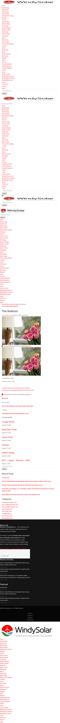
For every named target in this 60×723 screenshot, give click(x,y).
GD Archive (5, 50)
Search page (5, 42)
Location (4, 46)
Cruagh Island (8, 421)
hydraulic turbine (14, 388)
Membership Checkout (8, 78)
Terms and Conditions (8, 44)
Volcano (5, 444)
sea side (25, 388)
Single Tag (5, 32)
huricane (7, 388)
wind (26, 390)
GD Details (5, 56)
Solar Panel (5, 10)
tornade (17, 390)
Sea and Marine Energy (10, 504)
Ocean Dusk (7, 437)
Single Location (6, 30)
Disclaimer (30, 617)
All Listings (5, 26)
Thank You (5, 84)
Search (4, 93)
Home (3, 6)
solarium (7, 390)
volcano (23, 390)
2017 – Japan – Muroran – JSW (16, 460)
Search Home (6, 22)
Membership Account (8, 76)
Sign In (4, 38)
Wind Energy (5, 12)
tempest (13, 390)
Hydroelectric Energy (8, 16)
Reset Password (6, 66)
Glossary (4, 18)
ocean (19, 388)
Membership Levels (7, 80)
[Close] (0, 207)
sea (22, 388)
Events (4, 20)
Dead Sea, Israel (9, 429)
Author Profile (5, 34)
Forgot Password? (7, 64)
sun (10, 390)
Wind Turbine (5, 14)
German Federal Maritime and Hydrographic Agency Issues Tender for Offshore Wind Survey (26, 481)
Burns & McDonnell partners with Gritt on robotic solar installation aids (21, 494)
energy (3, 388)
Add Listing (5, 40)
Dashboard (5, 36)
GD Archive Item (6, 54)
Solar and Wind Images (12, 304)
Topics (4, 52)
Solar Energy (5, 8)
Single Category (6, 28)
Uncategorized (7, 513)
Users (3, 72)
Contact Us (30, 615)
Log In (3, 82)
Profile (3, 70)
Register (4, 58)
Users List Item (6, 74)
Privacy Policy (30, 620)
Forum (3, 48)
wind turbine (31, 390)
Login (3, 60)
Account (4, 62)
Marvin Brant (9, 315)
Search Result (6, 24)
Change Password (7, 68)
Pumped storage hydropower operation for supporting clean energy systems (22, 485)
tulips (20, 390)
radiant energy (8, 452)
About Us (30, 613)
